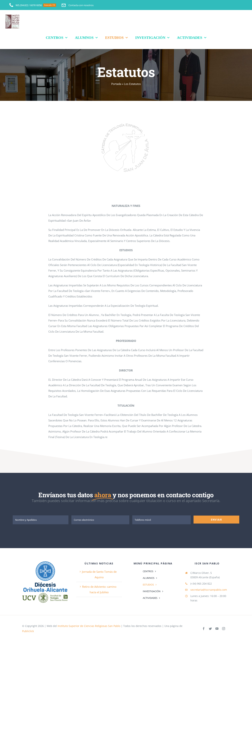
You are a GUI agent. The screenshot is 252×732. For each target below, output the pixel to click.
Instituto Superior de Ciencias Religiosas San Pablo (89, 626)
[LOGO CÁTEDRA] (126, 120)
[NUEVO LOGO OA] (45, 561)
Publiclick (28, 631)
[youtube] (216, 628)
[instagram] (223, 628)
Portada (116, 84)
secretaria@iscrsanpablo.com (208, 589)
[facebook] (203, 628)
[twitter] (210, 628)
